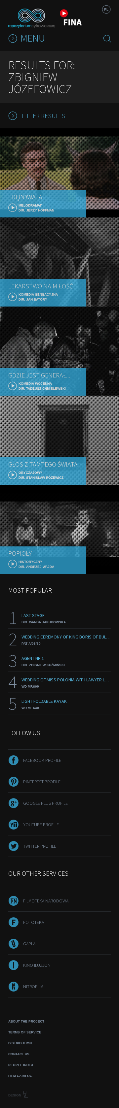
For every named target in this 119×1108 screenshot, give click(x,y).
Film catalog (20, 1076)
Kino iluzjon (37, 965)
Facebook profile (42, 760)
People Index (20, 1065)
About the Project (26, 1021)
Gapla (29, 944)
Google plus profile (45, 803)
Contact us (18, 1054)
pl (106, 9)
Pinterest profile (41, 782)
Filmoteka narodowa (45, 901)
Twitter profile (39, 846)
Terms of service (24, 1032)
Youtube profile (41, 825)
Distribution (20, 1043)
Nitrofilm (33, 987)
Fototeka (33, 922)
